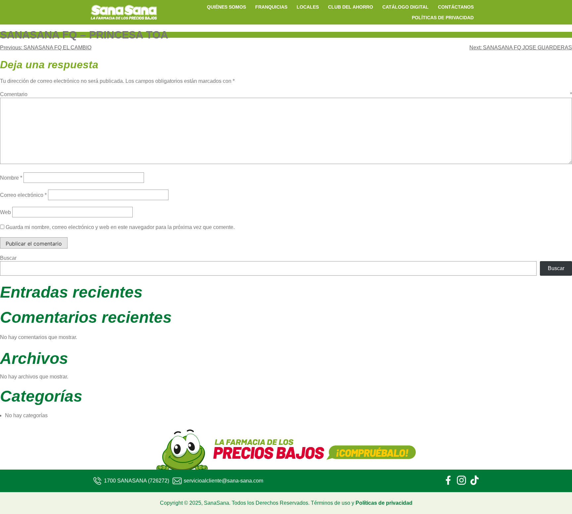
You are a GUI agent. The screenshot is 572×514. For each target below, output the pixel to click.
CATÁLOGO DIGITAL (405, 7)
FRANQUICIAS (271, 7)
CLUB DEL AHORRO (350, 7)
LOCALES (308, 7)
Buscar (8, 258)
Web (5, 212)
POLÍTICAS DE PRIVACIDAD (443, 17)
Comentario (286, 94)
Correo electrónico (23, 195)
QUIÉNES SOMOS (226, 7)
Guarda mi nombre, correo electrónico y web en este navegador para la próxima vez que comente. (120, 227)
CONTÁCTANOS (456, 7)
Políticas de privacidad (384, 503)
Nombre (11, 178)
